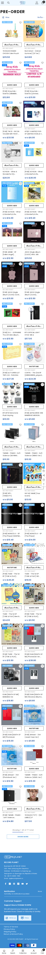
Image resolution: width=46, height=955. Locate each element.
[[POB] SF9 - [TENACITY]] (12, 473)
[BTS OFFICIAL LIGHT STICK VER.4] (34, 312)
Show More (23, 837)
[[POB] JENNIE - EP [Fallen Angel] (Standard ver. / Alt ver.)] (12, 232)
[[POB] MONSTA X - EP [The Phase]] (34, 513)
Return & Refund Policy (13, 934)
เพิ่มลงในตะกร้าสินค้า (12, 45)
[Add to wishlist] (20, 22)
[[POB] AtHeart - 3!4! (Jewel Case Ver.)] (34, 714)
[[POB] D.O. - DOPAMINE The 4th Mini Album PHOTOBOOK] (12, 312)
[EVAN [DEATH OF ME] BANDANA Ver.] (12, 674)
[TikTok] (18, 883)
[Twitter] (26, 883)
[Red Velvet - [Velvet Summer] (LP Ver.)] (34, 31)
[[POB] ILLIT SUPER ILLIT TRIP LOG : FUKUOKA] (12, 352)
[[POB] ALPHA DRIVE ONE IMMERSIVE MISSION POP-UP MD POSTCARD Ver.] (34, 392)
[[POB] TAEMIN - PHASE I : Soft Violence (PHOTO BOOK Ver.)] (12, 795)
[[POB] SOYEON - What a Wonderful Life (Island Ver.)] (34, 191)
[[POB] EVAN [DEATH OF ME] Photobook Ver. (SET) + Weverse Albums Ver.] (34, 634)
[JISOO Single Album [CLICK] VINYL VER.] (34, 232)
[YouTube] (22, 883)
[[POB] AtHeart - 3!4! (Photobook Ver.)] (12, 754)
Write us (12, 918)
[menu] (2, 2)
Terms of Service (11, 927)
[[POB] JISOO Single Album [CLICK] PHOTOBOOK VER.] (34, 272)
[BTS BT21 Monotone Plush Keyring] (12, 392)
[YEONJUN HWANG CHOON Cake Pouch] (12, 31)
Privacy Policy (9, 929)
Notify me (34, 366)
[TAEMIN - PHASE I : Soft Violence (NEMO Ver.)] (34, 433)
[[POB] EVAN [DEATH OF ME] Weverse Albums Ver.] (34, 674)
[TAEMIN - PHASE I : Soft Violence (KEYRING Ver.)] (12, 433)
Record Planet (8, 48)
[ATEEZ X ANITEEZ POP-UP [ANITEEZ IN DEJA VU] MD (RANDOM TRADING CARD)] (34, 111)
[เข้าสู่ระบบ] (36, 2)
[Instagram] (9, 883)
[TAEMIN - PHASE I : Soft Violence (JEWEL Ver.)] (34, 754)
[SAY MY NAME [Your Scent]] (34, 473)
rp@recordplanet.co (16, 878)
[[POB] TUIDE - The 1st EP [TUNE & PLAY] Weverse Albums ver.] (34, 594)
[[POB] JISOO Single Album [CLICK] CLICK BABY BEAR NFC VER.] (12, 272)
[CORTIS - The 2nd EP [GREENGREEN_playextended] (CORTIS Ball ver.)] (34, 352)
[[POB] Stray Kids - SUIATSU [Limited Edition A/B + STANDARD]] (34, 71)
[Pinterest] (14, 883)
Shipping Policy (10, 931)
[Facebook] (5, 883)
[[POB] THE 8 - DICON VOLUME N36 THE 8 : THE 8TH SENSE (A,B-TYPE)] (12, 111)
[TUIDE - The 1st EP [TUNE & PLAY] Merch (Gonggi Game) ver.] (12, 594)
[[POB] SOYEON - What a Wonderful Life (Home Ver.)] (12, 191)
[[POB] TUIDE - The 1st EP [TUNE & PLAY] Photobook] (12, 634)
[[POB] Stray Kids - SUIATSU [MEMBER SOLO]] (12, 71)
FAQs (26, 918)
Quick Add (12, 85)
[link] (12, 952)
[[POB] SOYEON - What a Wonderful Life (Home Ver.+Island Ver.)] (34, 151)
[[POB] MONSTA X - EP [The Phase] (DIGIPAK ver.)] (12, 513)
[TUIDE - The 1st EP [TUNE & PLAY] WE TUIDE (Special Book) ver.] (34, 553)
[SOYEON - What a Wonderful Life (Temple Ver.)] (12, 151)
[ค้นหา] (8, 2)
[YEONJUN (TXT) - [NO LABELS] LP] (34, 795)
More (40, 891)
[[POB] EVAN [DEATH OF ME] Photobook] (12, 714)
